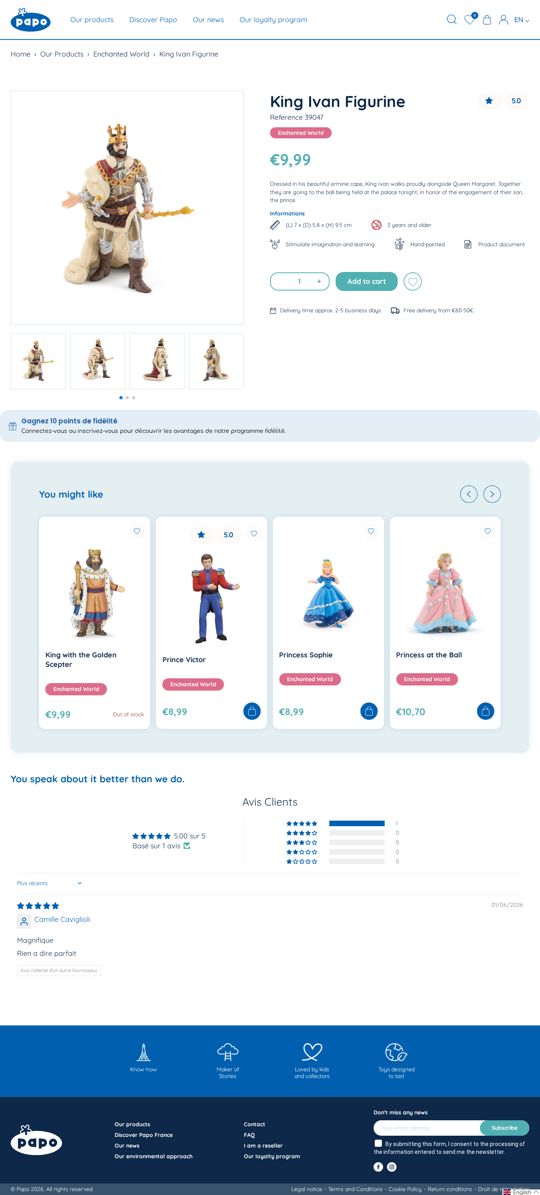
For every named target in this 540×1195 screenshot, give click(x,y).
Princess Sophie (306, 654)
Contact (254, 1124)
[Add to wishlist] (413, 281)
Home (20, 54)
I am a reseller (263, 1145)
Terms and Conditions (355, 1189)
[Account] (503, 20)
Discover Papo (153, 19)
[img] (38, 905)
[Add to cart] (252, 711)
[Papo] (31, 20)
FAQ (249, 1134)
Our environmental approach (154, 1156)
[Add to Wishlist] (137, 531)
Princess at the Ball (429, 654)
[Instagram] (392, 1167)
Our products (91, 19)
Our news (208, 19)
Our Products (61, 54)
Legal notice (306, 1189)
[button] (121, 397)
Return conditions (450, 1189)
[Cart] (487, 20)
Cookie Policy (405, 1189)
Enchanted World (121, 54)
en (519, 19)
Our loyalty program (273, 19)
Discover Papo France (144, 1134)
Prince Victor (184, 659)
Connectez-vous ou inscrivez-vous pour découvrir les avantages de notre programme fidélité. (153, 431)
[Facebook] (378, 1167)
